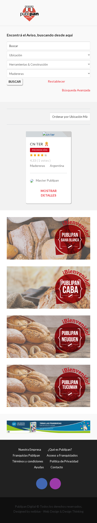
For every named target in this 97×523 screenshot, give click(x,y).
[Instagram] (55, 483)
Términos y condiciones (27, 461)
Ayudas (39, 467)
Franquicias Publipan (26, 455)
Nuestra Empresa (29, 449)
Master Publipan (47, 180)
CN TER (36, 144)
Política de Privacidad (64, 461)
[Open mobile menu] (87, 8)
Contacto (57, 467)
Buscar (15, 81)
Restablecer (56, 81)
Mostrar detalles (49, 193)
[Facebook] (41, 483)
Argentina (57, 166)
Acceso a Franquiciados (62, 455)
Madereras (37, 166)
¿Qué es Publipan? (60, 449)
